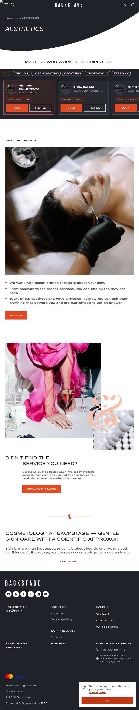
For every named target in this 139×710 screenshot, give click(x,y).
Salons (102, 607)
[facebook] (23, 594)
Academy (58, 643)
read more (68, 561)
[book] (133, 4)
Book (17, 108)
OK (107, 700)
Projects (56, 637)
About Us (57, 613)
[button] (28, 98)
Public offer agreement (20, 685)
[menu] (6, 4)
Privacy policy (14, 691)
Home (9, 18)
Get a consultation (41, 489)
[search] (12, 4)
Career (102, 613)
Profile (40, 108)
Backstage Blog (61, 619)
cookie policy (97, 692)
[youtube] (46, 594)
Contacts (104, 620)
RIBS (44, 703)
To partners (107, 627)
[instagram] (8, 594)
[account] (124, 5)
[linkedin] (38, 594)
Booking (16, 315)
